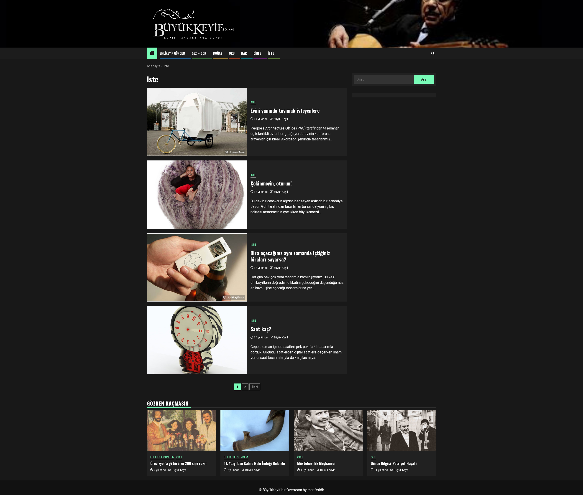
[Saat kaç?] (197, 340)
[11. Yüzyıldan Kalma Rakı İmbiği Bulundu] (254, 430)
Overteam (294, 490)
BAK (244, 53)
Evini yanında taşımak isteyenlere (285, 110)
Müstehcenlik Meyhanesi (316, 463)
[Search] (433, 53)
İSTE (271, 53)
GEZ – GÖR (199, 53)
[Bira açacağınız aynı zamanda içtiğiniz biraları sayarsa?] (197, 267)
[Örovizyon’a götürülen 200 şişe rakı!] (181, 430)
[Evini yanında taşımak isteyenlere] (197, 122)
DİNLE (257, 53)
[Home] (152, 53)
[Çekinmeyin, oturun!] (197, 194)
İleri (255, 387)
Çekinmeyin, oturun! (271, 183)
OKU (232, 53)
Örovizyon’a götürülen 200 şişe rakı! (178, 463)
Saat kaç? (261, 329)
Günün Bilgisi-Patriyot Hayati (394, 463)
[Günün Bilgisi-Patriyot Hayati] (401, 430)
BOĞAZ (217, 53)
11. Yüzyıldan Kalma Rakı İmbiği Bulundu (254, 463)
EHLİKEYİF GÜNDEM (172, 53)
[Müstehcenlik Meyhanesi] (328, 430)
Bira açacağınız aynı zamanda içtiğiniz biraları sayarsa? (290, 256)
